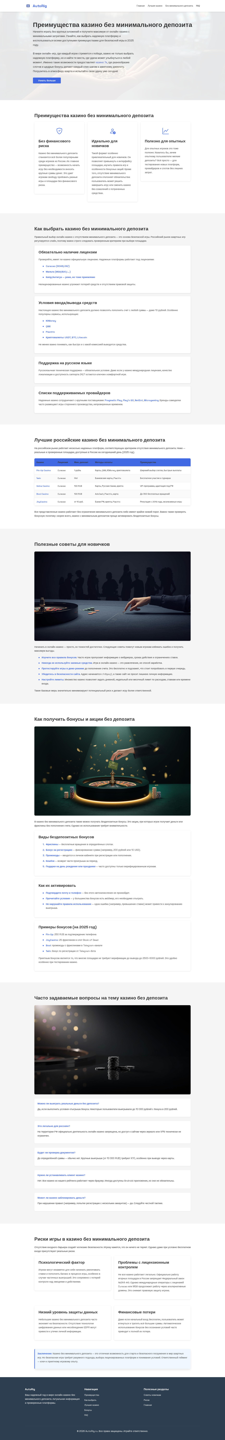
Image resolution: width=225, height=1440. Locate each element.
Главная (141, 5)
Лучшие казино (155, 5)
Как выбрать (90, 1400)
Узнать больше (47, 80)
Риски (146, 1400)
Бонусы (88, 1410)
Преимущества (91, 1395)
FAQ (198, 5)
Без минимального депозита (179, 5)
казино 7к (101, 62)
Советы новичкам (152, 1395)
